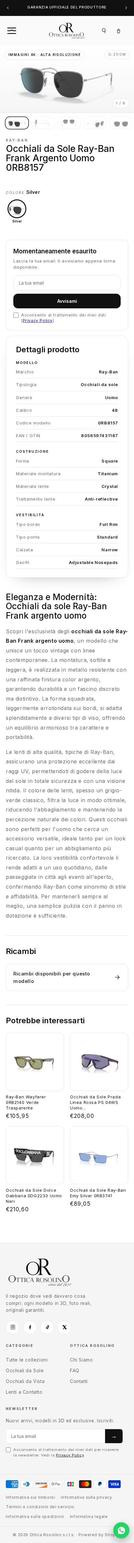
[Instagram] (13, 1327)
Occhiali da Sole (25, 1370)
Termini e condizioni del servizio (40, 1506)
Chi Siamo (81, 1359)
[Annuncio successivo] (126, 8)
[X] (64, 1327)
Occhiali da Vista (25, 1381)
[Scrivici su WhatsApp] (121, 1530)
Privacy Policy (38, 320)
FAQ (74, 1370)
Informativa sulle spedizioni (35, 1516)
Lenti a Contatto (24, 1392)
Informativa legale (89, 1516)
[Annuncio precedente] (8, 8)
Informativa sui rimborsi (30, 1497)
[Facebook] (30, 1327)
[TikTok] (47, 1327)
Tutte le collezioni (26, 1359)
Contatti (79, 1381)
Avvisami (67, 301)
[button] (19, 30)
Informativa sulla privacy (86, 1497)
